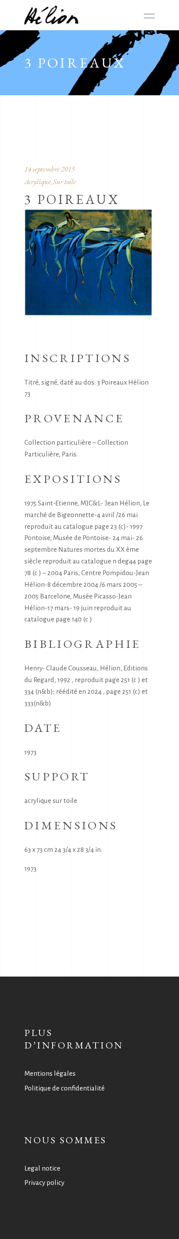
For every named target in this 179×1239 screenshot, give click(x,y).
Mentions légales (50, 1073)
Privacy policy (44, 1182)
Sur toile (64, 181)
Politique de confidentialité (64, 1088)
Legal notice (42, 1168)
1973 (30, 868)
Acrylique (37, 181)
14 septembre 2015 (49, 169)
